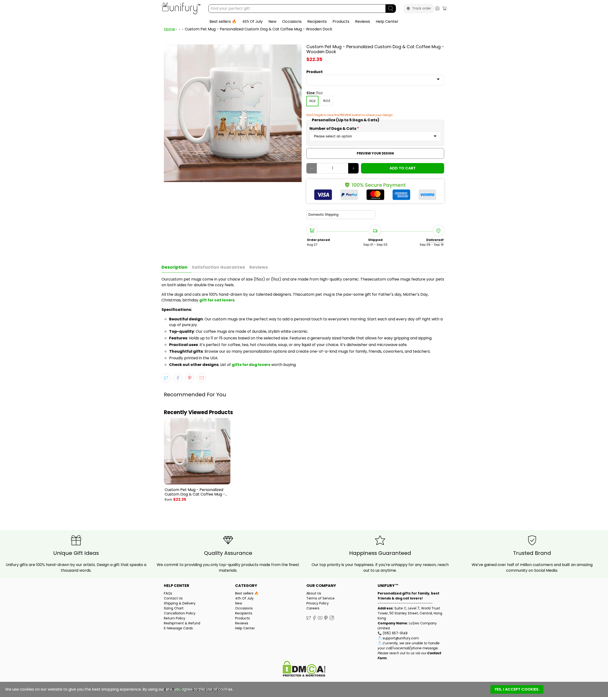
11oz (312, 101)
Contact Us (173, 598)
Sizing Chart (174, 608)
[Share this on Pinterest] (189, 377)
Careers (312, 608)
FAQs (168, 593)
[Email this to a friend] (201, 377)
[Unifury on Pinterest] (326, 619)
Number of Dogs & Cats (334, 128)
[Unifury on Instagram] (331, 619)
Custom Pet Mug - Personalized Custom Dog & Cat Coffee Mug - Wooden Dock (258, 29)
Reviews (362, 21)
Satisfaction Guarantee (218, 267)
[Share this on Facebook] (177, 377)
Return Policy (174, 618)
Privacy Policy (317, 603)
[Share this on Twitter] (166, 377)
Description (174, 267)
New (272, 21)
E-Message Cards (178, 628)
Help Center (387, 21)
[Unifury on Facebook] (314, 619)
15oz (326, 100)
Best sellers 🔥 (223, 21)
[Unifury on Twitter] (308, 619)
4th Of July (252, 21)
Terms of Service (320, 598)
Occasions (292, 21)
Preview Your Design (375, 153)
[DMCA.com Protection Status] (304, 669)
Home (169, 29)
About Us (313, 593)
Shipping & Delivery (179, 603)
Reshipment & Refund (182, 623)
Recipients (317, 21)
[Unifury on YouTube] (320, 619)
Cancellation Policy (179, 613)
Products (340, 21)
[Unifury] (181, 8)
